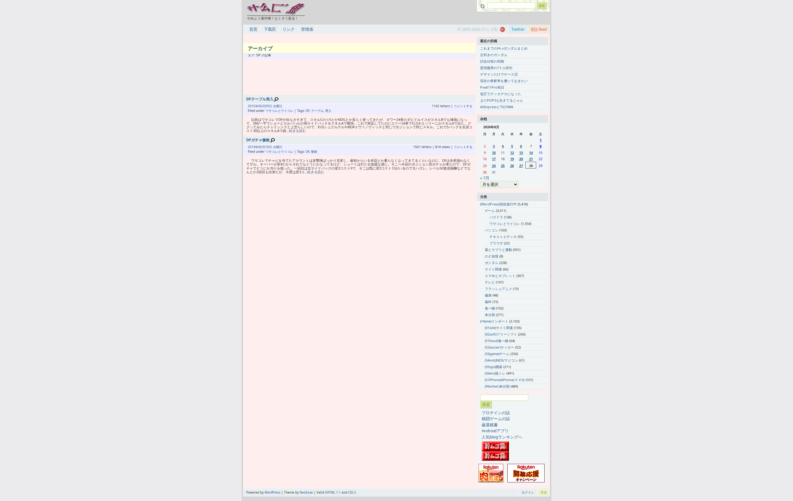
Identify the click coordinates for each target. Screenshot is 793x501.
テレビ (490, 282)
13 (521, 152)
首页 (253, 29)
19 (512, 158)
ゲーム (490, 210)
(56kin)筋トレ (495, 373)
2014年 (253, 147)
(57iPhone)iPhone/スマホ (505, 379)
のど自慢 (491, 256)
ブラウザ (496, 243)
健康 (488, 295)
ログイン (528, 492)
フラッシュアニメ (498, 288)
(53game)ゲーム (497, 353)
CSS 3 (352, 492)
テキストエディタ (503, 236)
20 (521, 158)
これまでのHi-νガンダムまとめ (504, 48)
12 (512, 152)
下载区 (270, 29)
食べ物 (490, 308)
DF (307, 110)
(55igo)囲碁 (493, 366)
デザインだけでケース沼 (499, 74)
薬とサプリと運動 (498, 249)
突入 (328, 110)
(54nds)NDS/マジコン (501, 360)
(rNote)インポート (494, 321)
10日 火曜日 (273, 147)
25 (503, 165)
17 (494, 158)
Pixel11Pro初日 (492, 87)
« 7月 (484, 178)
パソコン (491, 230)
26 (512, 165)
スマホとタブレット (500, 275)
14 (531, 152)
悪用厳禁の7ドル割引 (496, 67)
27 (521, 165)
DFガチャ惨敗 (258, 140)
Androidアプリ (495, 430)
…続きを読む (296, 130)
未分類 (490, 314)
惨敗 (314, 151)
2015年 (253, 106)
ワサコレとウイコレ (279, 110)
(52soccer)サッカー (499, 347)
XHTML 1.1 (333, 492)
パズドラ (496, 217)
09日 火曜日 (273, 106)
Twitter (517, 29)
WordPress (272, 492)
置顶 (544, 492)
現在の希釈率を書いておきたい (504, 80)
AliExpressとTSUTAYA (496, 106)
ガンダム (491, 262)
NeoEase (306, 492)
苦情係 (307, 29)
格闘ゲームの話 (496, 418)
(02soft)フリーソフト (501, 334)
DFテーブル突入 (260, 99)
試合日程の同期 (492, 61)
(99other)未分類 (497, 386)
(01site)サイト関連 (499, 327)
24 (494, 165)
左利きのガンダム (493, 54)
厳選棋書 (490, 425)
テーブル (317, 110)
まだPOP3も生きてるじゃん (501, 100)
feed (539, 29)
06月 (261, 106)
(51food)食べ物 (496, 340)
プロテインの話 (496, 412)
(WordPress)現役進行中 (498, 204)
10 (494, 152)
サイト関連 (493, 269)
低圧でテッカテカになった (500, 93)
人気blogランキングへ (502, 437)
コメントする (463, 106)
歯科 (488, 301)
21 (531, 158)
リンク (289, 29)
